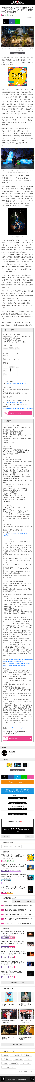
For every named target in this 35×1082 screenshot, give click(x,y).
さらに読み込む (17, 1045)
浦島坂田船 (18, 1059)
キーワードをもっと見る (25, 1071)
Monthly (29, 901)
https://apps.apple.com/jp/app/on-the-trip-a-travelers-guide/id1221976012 (17, 664)
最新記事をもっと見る (17, 983)
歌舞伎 (6, 1055)
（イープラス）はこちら (18, 413)
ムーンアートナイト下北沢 (12, 846)
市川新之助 (27, 1055)
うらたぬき (26, 1063)
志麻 (5, 1063)
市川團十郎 (16, 1055)
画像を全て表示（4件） (18, 53)
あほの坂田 (14, 1063)
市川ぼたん (7, 1059)
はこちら (15, 738)
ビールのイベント (9, 1067)
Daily (5, 901)
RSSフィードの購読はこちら (18, 782)
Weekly (17, 901)
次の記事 (28, 836)
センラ (29, 1059)
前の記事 (6, 836)
